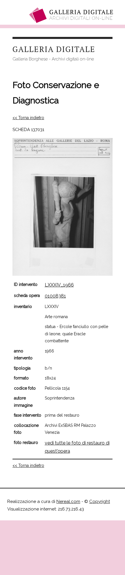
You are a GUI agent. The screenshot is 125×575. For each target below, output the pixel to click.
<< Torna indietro (28, 117)
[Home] (72, 15)
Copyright (99, 501)
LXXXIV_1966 (59, 285)
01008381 (55, 296)
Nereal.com (68, 501)
